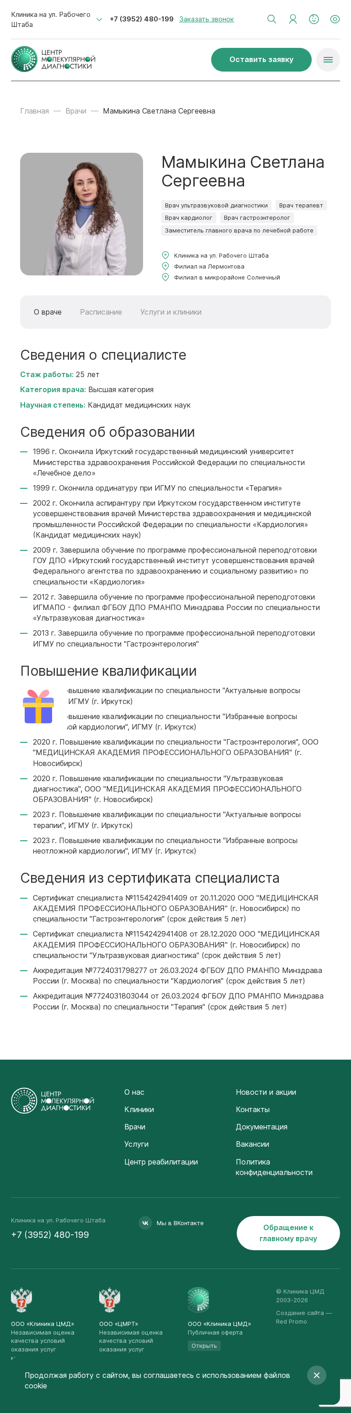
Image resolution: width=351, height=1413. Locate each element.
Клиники (139, 1109)
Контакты (253, 1109)
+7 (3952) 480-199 (142, 19)
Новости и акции (266, 1092)
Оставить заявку (261, 59)
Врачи (75, 110)
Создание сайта (300, 1312)
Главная (34, 110)
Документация (261, 1126)
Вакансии (252, 1144)
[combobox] (56, 20)
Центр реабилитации (161, 1161)
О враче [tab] (48, 311)
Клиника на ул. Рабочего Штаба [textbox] (50, 19)
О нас (134, 1092)
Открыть (204, 1345)
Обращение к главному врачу (288, 1232)
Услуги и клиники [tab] (171, 311)
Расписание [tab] (101, 311)
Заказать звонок (206, 19)
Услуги (136, 1144)
